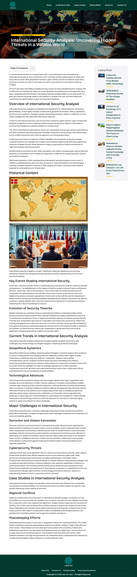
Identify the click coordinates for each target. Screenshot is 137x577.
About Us (109, 5)
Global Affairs (95, 5)
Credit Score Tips (63, 5)
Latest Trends (79, 5)
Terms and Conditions (87, 570)
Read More (109, 86)
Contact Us (121, 5)
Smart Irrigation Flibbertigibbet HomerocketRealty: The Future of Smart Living (115, 131)
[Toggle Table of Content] (31, 68)
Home (49, 5)
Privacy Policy (69, 570)
